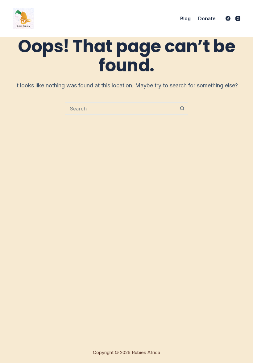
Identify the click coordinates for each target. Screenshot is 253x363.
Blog (185, 18)
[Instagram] (237, 18)
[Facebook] (228, 18)
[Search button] (182, 108)
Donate (206, 18)
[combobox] (120, 108)
